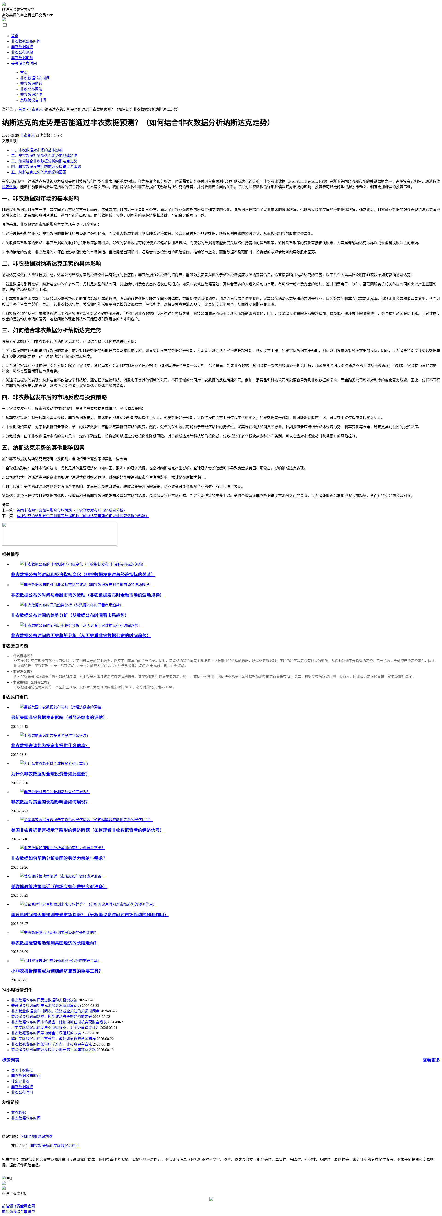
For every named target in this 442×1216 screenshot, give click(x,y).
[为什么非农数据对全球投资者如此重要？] (55, 763)
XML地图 (29, 1136)
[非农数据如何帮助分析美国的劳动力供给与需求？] (62, 848)
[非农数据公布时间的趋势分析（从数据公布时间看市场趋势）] (71, 605)
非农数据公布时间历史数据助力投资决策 (44, 1000)
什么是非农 (20, 1081)
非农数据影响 (22, 58)
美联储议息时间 (24, 63)
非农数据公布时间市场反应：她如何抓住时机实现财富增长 (59, 1022)
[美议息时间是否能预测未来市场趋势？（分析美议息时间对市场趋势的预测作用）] (88, 904)
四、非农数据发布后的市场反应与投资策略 (46, 167)
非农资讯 (35, 109)
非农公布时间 (22, 1092)
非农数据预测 (41, 1146)
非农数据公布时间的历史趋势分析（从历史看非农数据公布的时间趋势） (81, 635)
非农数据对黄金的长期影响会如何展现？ (50, 802)
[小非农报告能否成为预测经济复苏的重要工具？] (60, 961)
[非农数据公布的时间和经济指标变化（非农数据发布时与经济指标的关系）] (82, 564)
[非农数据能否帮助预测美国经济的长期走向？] (59, 933)
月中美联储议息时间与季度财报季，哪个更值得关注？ (55, 1028)
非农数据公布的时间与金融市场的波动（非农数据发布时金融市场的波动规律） (87, 595)
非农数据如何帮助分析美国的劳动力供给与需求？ (59, 858)
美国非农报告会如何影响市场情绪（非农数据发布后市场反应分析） (72, 510)
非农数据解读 (22, 47)
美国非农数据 (22, 1070)
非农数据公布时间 (26, 41)
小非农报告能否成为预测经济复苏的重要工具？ (57, 971)
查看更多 (431, 1060)
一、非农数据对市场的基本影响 (37, 150)
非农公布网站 (22, 52)
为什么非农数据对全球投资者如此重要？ (50, 773)
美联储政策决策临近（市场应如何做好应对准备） (59, 886)
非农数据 (9, 187)
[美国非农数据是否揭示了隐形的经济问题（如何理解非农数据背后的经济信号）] (86, 820)
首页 (14, 36)
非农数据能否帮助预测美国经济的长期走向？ (55, 943)
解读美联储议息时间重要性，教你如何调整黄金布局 (53, 1039)
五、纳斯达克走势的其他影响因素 (38, 172)
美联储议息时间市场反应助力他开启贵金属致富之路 (53, 1050)
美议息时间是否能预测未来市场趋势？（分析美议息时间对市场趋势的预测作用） (90, 914)
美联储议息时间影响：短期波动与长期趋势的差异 (51, 1017)
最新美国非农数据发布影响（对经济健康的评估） (59, 717)
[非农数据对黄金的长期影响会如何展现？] (55, 792)
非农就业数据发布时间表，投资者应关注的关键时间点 (55, 1011)
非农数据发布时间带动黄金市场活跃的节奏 (46, 1033)
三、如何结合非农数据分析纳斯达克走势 (44, 161)
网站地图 (45, 1136)
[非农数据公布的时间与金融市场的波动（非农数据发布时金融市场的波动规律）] (86, 585)
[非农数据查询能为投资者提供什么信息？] (55, 735)
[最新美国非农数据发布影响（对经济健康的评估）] (62, 707)
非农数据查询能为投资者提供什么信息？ (50, 745)
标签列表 (10, 1060)
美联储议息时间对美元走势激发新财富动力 (46, 1006)
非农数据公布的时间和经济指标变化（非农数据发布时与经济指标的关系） (83, 574)
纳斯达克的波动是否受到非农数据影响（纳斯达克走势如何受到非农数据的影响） (83, 516)
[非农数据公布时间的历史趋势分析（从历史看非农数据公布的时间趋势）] (81, 625)
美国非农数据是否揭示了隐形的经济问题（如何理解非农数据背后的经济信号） (87, 830)
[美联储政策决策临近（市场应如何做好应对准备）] (62, 876)
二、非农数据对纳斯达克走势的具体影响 (44, 156)
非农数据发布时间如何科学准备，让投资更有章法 (51, 1044)
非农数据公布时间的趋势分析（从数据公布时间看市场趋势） (70, 615)
